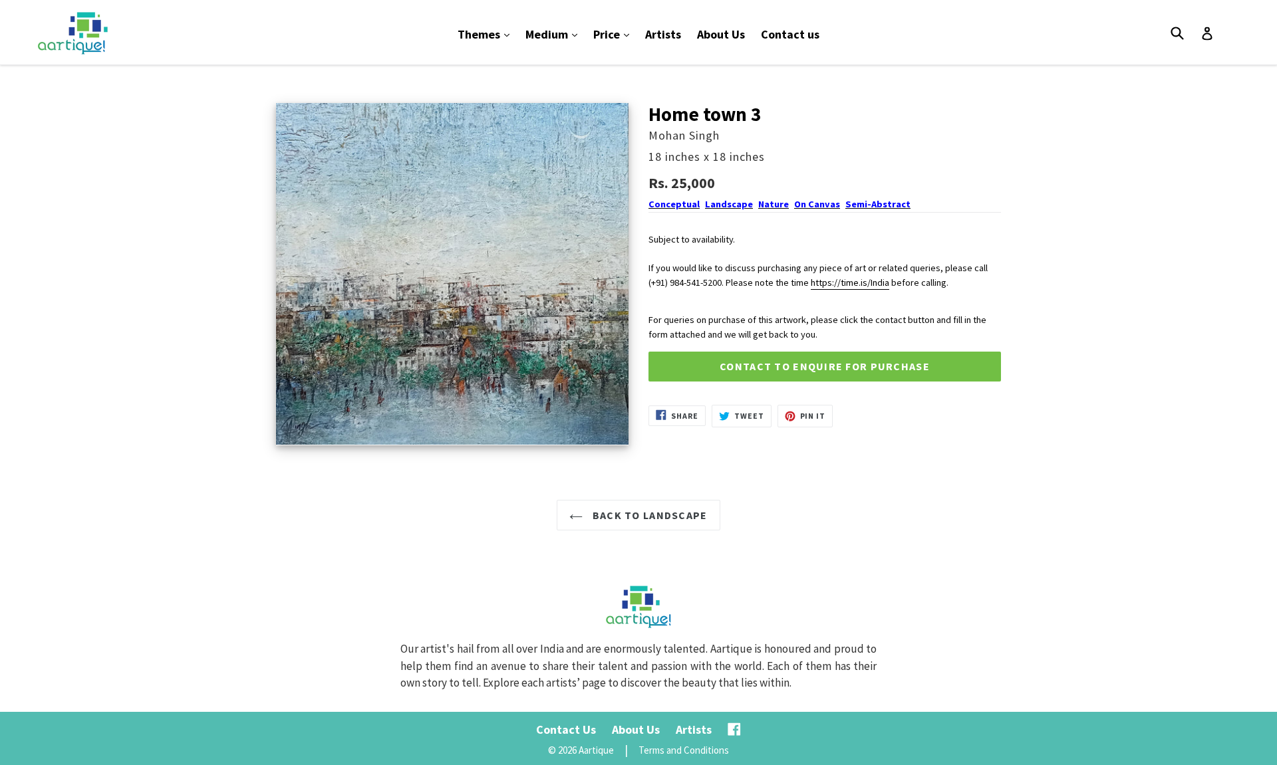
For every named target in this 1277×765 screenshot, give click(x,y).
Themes (487, 34)
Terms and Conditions (683, 750)
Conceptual (674, 204)
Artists (663, 34)
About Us (721, 34)
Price (614, 34)
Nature (773, 204)
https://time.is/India (850, 282)
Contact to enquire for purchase (825, 366)
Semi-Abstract (878, 204)
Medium (554, 34)
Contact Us (566, 729)
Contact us (790, 34)
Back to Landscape (648, 515)
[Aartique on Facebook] (734, 729)
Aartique (596, 750)
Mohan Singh (684, 135)
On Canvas (817, 204)
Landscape (729, 204)
